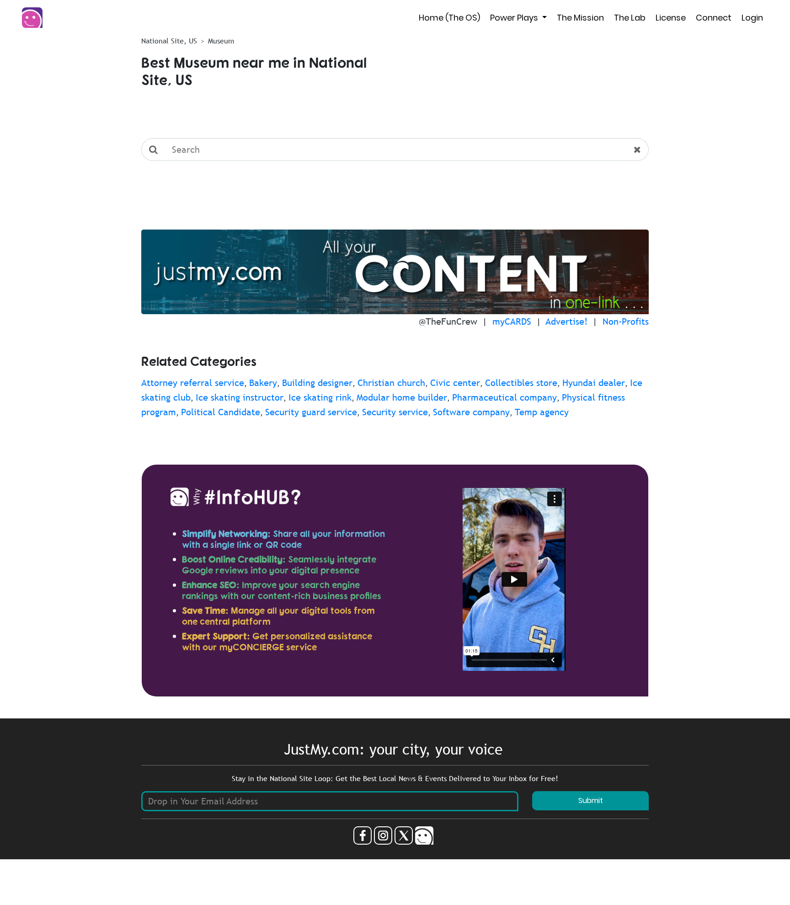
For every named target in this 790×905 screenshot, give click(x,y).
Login (752, 17)
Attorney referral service (192, 383)
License (671, 17)
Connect (713, 17)
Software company (471, 412)
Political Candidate (220, 412)
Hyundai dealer (593, 383)
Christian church (391, 383)
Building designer (317, 383)
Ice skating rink (320, 397)
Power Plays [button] (515, 17)
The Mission (580, 17)
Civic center (455, 383)
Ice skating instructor (239, 397)
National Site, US (169, 41)
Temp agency (542, 412)
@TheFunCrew (448, 321)
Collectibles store (521, 383)
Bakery (263, 383)
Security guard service (311, 412)
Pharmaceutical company (504, 397)
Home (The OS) (449, 17)
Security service (395, 412)
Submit (590, 800)
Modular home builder (402, 397)
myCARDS (511, 321)
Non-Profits (626, 321)
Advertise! (566, 321)
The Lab (630, 17)
